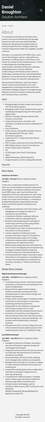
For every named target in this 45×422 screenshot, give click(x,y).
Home (4, 26)
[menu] (41, 10)
